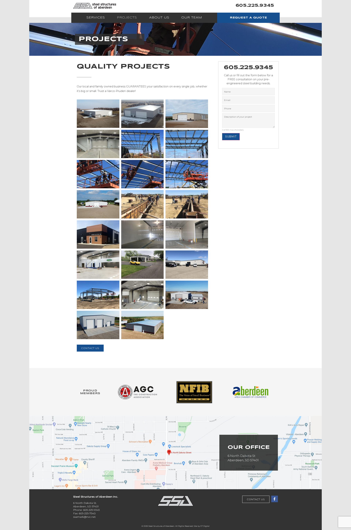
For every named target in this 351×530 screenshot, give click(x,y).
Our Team (191, 17)
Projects (127, 17)
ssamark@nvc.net (84, 516)
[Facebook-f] (274, 499)
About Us (159, 17)
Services (95, 17)
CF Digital (205, 526)
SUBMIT (231, 136)
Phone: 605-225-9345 (86, 510)
